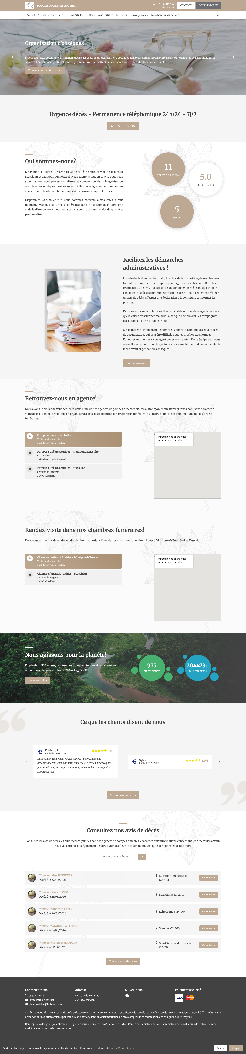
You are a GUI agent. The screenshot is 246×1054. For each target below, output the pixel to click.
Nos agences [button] (138, 15)
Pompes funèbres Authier (56, 5)
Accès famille (208, 5)
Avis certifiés (105, 15)
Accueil (31, 15)
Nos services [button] (45, 15)
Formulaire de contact (41, 999)
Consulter (207, 877)
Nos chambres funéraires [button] (165, 15)
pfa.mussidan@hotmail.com (45, 1004)
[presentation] (26, 761)
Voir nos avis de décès (123, 961)
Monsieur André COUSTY (55, 909)
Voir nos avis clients (123, 795)
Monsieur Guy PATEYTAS (55, 875)
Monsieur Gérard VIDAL (54, 892)
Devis (92, 15)
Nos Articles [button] (76, 15)
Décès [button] (60, 15)
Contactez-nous (137, 363)
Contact (186, 5)
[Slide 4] (129, 90)
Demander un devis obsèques (45, 70)
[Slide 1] (110, 90)
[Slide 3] (123, 90)
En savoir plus (38, 680)
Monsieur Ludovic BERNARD (58, 942)
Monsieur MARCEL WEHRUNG (59, 926)
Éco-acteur (122, 15)
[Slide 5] (135, 90)
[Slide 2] (116, 90)
